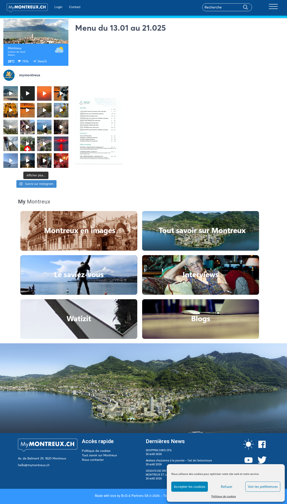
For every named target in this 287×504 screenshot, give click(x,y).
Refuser (226, 487)
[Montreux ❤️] (44, 160)
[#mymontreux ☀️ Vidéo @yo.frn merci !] (44, 144)
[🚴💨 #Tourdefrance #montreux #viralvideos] (27, 127)
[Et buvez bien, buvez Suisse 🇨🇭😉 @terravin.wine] (44, 127)
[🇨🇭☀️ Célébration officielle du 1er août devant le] (27, 144)
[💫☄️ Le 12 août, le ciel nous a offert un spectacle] (27, 93)
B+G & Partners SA (134, 495)
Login (58, 7)
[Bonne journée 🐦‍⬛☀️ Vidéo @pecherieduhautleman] (10, 160)
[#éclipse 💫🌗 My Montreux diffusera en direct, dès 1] (27, 110)
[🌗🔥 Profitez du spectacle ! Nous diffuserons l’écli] (61, 93)
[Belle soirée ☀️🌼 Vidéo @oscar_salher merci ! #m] (61, 110)
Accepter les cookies (189, 487)
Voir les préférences (263, 487)
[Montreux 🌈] (61, 160)
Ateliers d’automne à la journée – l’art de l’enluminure (179, 460)
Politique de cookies (223, 496)
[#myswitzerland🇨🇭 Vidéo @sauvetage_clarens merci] (61, 127)
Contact (74, 7)
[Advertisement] (179, 66)
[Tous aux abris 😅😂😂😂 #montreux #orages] (10, 127)
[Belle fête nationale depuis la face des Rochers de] (10, 144)
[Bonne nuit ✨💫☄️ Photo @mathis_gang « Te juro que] (27, 160)
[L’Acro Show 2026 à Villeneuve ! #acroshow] (10, 93)
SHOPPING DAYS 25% (159, 450)
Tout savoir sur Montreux (99, 455)
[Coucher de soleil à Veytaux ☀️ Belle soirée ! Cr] (61, 144)
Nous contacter (93, 460)
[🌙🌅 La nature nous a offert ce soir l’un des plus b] (44, 93)
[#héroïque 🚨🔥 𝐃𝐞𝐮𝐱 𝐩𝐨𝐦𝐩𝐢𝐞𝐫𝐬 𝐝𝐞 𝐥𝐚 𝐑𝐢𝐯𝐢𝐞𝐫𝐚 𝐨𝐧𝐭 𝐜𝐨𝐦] (10, 110)
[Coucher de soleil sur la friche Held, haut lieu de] (44, 110)
